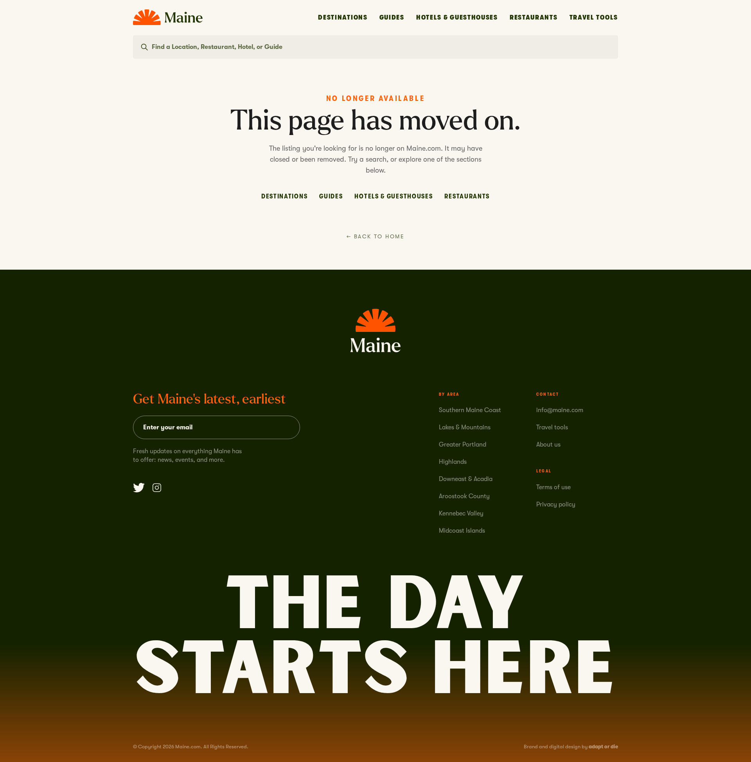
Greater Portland (462, 444)
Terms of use (553, 487)
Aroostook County (464, 496)
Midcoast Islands (462, 530)
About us (548, 444)
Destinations (342, 17)
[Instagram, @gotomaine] (157, 487)
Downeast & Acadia (465, 479)
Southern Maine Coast (470, 410)
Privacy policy (555, 504)
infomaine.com (559, 410)
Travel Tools (594, 17)
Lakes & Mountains (464, 427)
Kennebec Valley (461, 513)
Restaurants (534, 17)
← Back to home (375, 236)
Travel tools (552, 427)
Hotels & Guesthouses (457, 17)
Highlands (453, 461)
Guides (391, 17)
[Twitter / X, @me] (139, 487)
